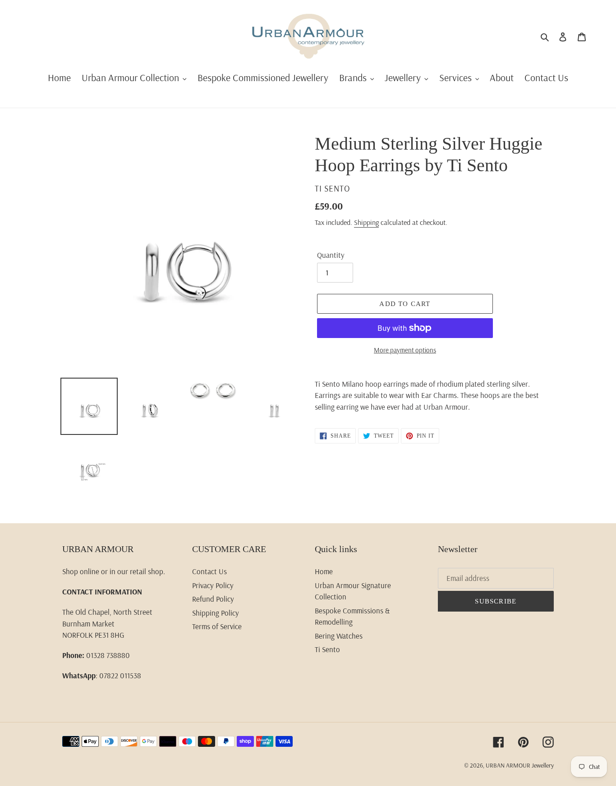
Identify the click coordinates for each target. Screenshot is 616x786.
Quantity (331, 255)
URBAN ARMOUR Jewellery (520, 765)
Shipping (366, 222)
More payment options (405, 350)
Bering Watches (339, 635)
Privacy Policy (213, 585)
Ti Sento (327, 649)
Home (324, 571)
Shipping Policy (215, 612)
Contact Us (209, 571)
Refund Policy (213, 598)
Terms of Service (217, 626)
